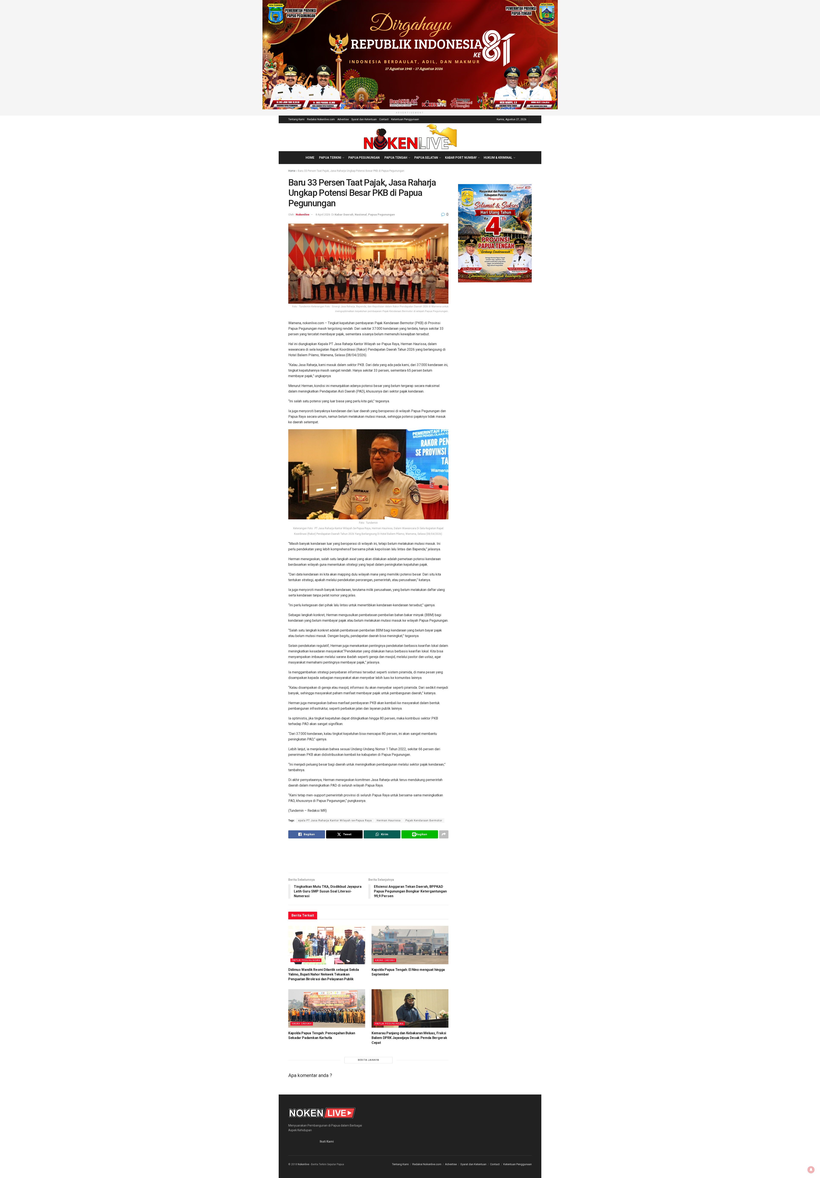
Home (310, 157)
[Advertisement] (368, 855)
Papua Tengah (395, 157)
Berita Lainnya (368, 1060)
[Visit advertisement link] (410, 54)
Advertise (343, 119)
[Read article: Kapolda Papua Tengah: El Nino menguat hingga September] (410, 945)
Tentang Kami (296, 119)
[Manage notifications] (811, 1169)
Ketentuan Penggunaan (405, 119)
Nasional (361, 214)
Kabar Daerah (344, 214)
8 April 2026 (323, 214)
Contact (384, 119)
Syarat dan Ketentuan (364, 119)
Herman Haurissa (389, 820)
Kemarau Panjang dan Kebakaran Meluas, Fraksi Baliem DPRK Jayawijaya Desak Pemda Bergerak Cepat (409, 1038)
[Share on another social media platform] (443, 834)
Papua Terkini (330, 157)
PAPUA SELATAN (426, 157)
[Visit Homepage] (410, 137)
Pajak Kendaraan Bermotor (424, 820)
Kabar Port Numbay (461, 157)
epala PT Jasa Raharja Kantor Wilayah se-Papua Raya (335, 820)
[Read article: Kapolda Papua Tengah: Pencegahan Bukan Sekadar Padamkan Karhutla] (326, 1008)
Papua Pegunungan (364, 157)
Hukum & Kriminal (498, 157)
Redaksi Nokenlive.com (321, 119)
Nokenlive (302, 214)
